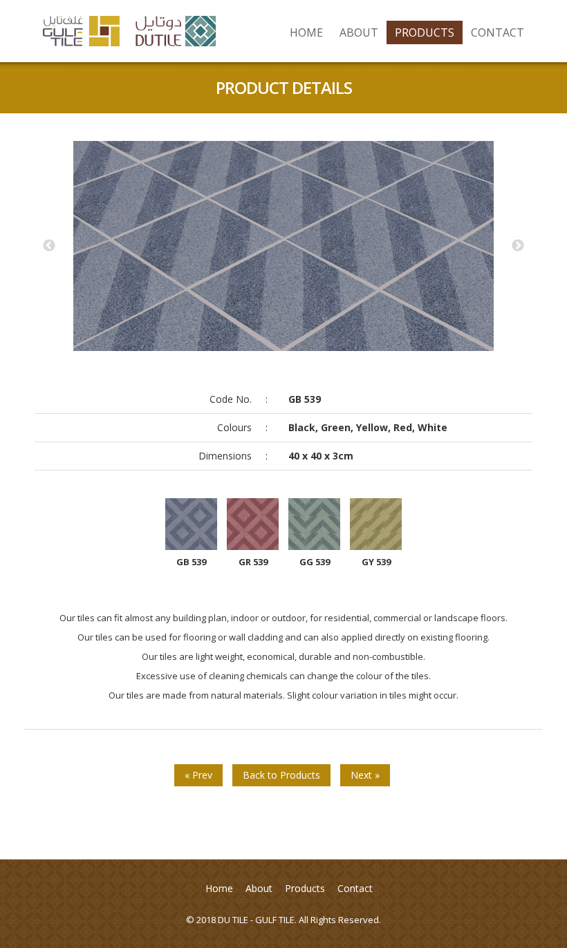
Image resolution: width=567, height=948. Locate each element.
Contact (497, 32)
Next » (365, 774)
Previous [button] (49, 246)
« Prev (198, 774)
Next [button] (518, 246)
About (359, 32)
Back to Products (281, 774)
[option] (283, 246)
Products (424, 32)
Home (306, 32)
